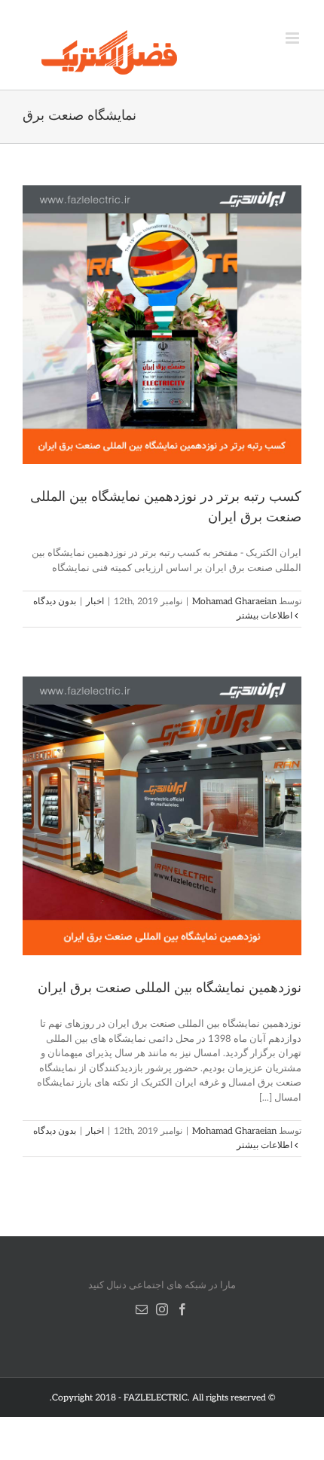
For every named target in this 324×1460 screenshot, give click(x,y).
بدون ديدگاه (54, 601)
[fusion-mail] (142, 1309)
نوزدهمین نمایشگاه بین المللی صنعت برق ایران (169, 988)
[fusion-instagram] (162, 1309)
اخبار (95, 601)
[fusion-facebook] (182, 1309)
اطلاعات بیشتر (266, 616)
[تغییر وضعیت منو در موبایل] (293, 38)
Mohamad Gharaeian (234, 601)
